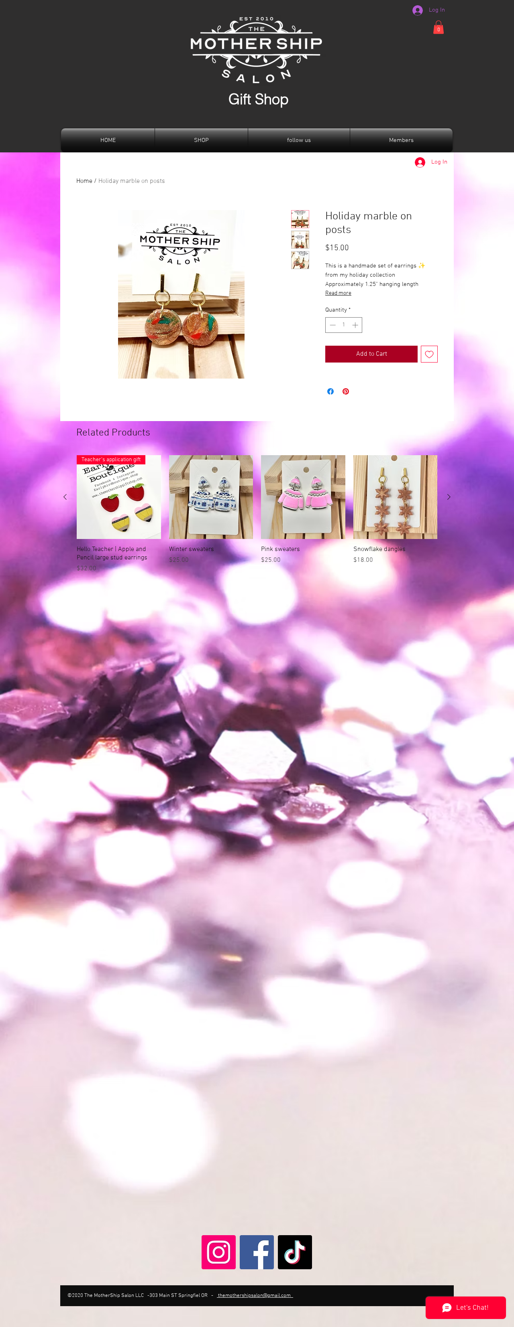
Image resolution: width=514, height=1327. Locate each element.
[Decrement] (331, 325)
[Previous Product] (65, 497)
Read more (338, 293)
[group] (257, 514)
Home (84, 181)
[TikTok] (295, 1252)
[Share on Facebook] (330, 391)
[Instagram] (219, 1252)
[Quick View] (211, 497)
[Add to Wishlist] (429, 354)
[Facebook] (257, 1252)
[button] (438, 27)
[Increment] (356, 325)
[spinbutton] (344, 325)
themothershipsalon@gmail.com (255, 1296)
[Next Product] (449, 497)
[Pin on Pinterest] (346, 391)
